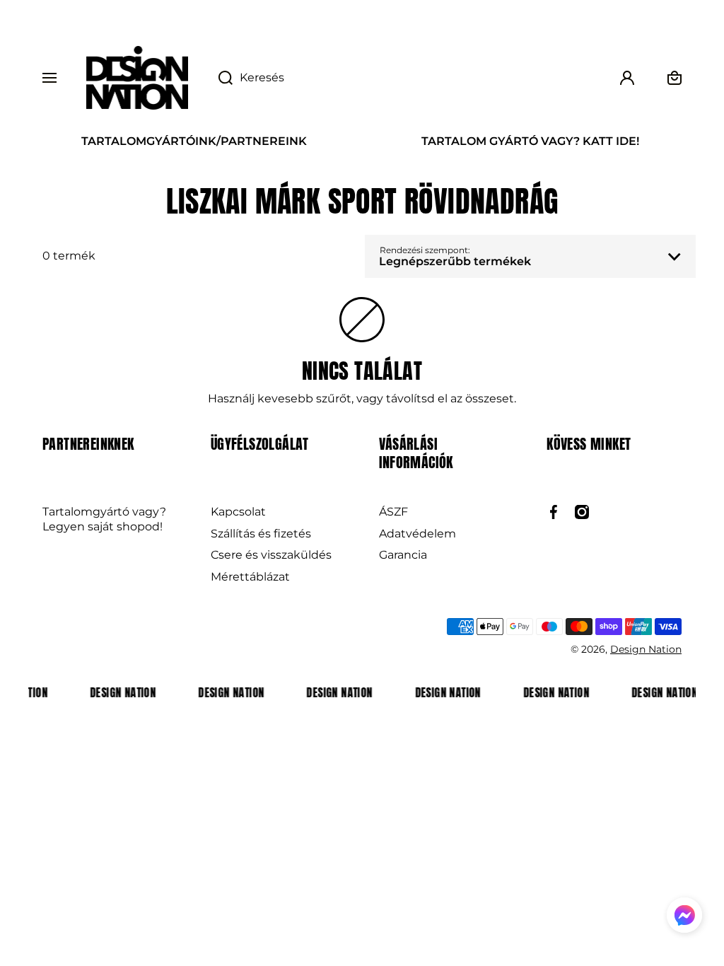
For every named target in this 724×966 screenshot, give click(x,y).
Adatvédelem (417, 533)
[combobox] (402, 77)
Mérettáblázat (250, 576)
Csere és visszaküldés (271, 554)
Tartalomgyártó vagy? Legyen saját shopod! (104, 519)
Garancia (403, 554)
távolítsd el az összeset (450, 398)
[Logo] (137, 77)
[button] (684, 917)
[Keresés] (218, 77)
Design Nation (646, 649)
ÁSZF (393, 511)
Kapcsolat (238, 511)
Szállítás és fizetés (261, 533)
